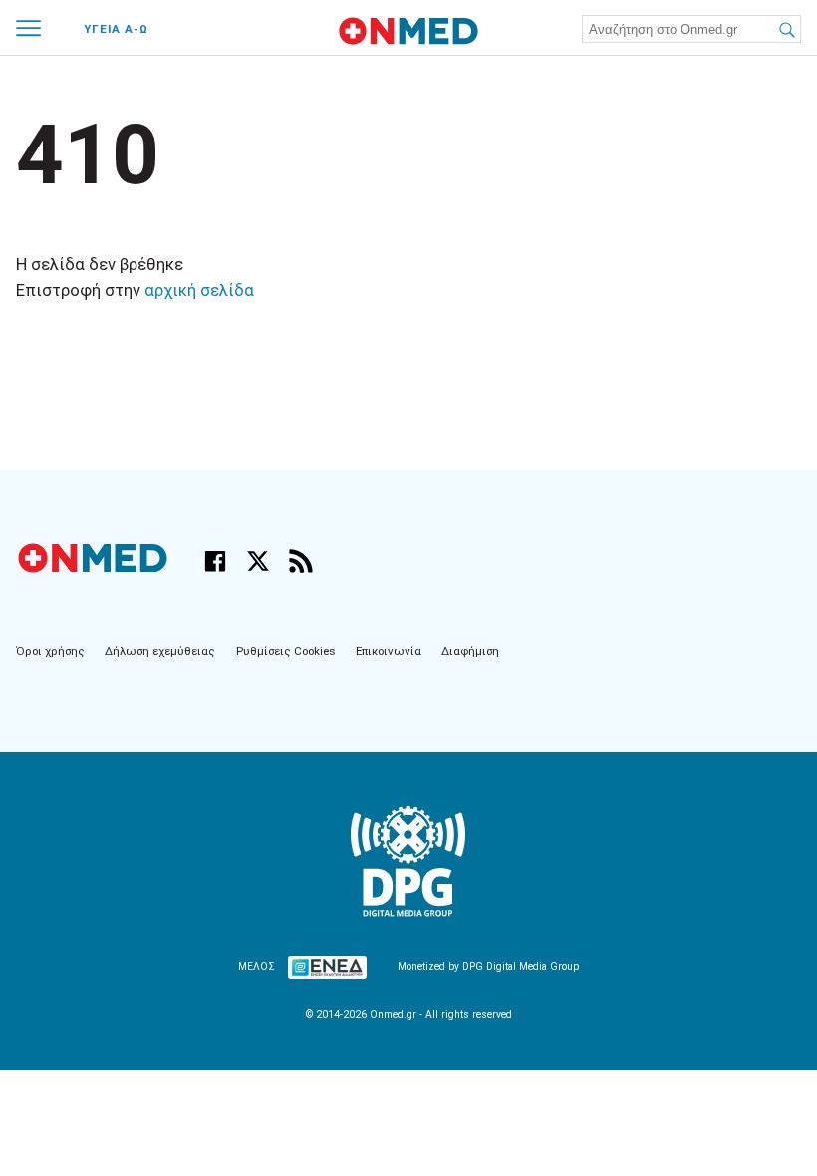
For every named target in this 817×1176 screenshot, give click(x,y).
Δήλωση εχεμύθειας (160, 651)
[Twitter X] (258, 561)
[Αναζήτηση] (785, 28)
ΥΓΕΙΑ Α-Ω (116, 29)
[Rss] (301, 561)
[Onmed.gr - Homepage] (408, 31)
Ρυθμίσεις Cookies (286, 651)
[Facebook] (215, 561)
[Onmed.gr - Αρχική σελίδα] (94, 568)
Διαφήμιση (470, 651)
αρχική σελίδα (199, 290)
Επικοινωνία (388, 651)
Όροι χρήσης (50, 651)
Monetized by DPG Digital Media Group (488, 966)
